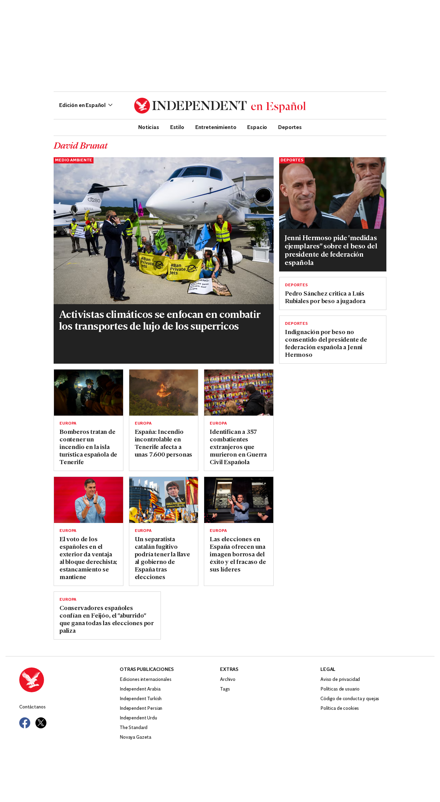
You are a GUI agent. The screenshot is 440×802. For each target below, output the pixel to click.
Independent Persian (141, 708)
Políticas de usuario (340, 689)
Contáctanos (32, 707)
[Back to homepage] (69, 679)
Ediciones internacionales (146, 679)
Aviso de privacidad (340, 679)
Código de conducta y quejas (349, 699)
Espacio (257, 127)
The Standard (133, 727)
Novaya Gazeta (135, 737)
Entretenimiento (215, 127)
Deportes (290, 127)
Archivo (227, 679)
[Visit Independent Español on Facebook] (24, 722)
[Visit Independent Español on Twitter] (40, 722)
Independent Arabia (140, 689)
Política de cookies (339, 708)
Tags (225, 689)
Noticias (148, 127)
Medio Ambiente (73, 160)
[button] (86, 105)
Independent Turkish (141, 699)
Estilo (177, 127)
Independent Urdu (138, 718)
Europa (67, 423)
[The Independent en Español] (220, 106)
